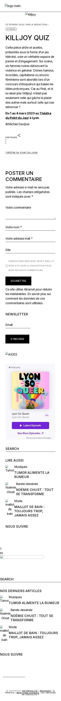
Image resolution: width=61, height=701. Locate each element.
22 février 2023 (14, 25)
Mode (18, 501)
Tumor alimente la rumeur (34, 603)
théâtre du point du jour (21, 152)
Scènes (11, 29)
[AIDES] (30, 354)
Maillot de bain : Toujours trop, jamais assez (29, 511)
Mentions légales (28, 693)
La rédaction (36, 25)
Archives (45, 691)
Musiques (20, 467)
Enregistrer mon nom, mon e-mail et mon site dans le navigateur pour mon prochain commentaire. (31, 265)
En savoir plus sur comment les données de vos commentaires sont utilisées (28, 298)
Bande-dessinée (27, 484)
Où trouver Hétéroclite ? (39, 694)
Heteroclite (30, 691)
